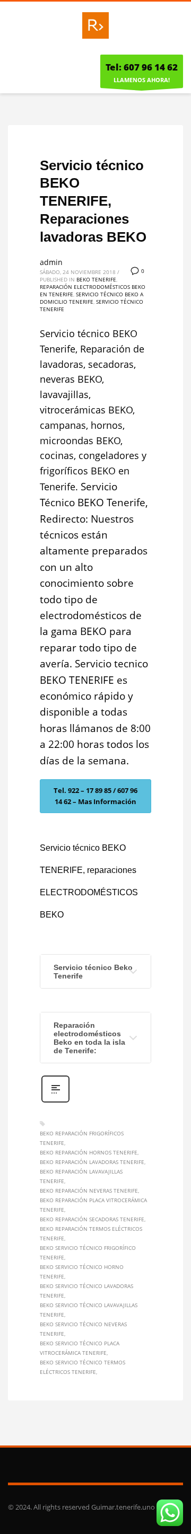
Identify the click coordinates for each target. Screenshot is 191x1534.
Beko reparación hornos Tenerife (88, 1152)
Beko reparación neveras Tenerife (89, 1190)
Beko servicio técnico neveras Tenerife (83, 1328)
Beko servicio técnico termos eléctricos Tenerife (82, 1367)
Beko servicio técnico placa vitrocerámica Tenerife (79, 1347)
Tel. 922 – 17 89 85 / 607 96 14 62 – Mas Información (95, 796)
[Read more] (55, 1101)
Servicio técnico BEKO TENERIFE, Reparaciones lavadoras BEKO (93, 201)
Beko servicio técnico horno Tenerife (82, 1271)
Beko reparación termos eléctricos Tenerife (91, 1233)
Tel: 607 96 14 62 (142, 67)
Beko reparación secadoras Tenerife (92, 1219)
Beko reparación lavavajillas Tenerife (81, 1176)
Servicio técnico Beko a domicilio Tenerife (91, 297)
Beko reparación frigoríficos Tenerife (82, 1138)
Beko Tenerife (96, 279)
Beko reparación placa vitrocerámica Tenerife (93, 1204)
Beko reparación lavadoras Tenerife (92, 1162)
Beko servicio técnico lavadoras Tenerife (86, 1290)
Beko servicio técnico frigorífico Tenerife (88, 1252)
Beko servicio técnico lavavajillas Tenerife (88, 1309)
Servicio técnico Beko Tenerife (93, 971)
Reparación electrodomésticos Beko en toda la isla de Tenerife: (89, 1038)
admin (51, 262)
